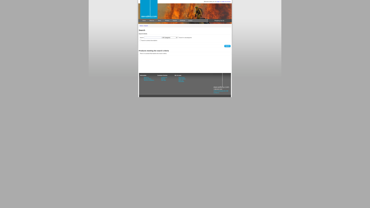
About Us (146, 77)
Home (144, 20)
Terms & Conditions (149, 80)
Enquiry (175, 20)
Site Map (163, 80)
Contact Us (164, 77)
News (159, 20)
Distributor (182, 20)
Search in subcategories (185, 37)
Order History (182, 79)
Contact (190, 20)
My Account (182, 77)
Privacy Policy (147, 79)
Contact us (216, 92)
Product (167, 20)
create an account (225, 1)
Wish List (181, 80)
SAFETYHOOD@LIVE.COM (221, 91)
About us (151, 20)
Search (146, 25)
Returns (163, 79)
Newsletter (181, 81)
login (218, 1)
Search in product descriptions (149, 40)
